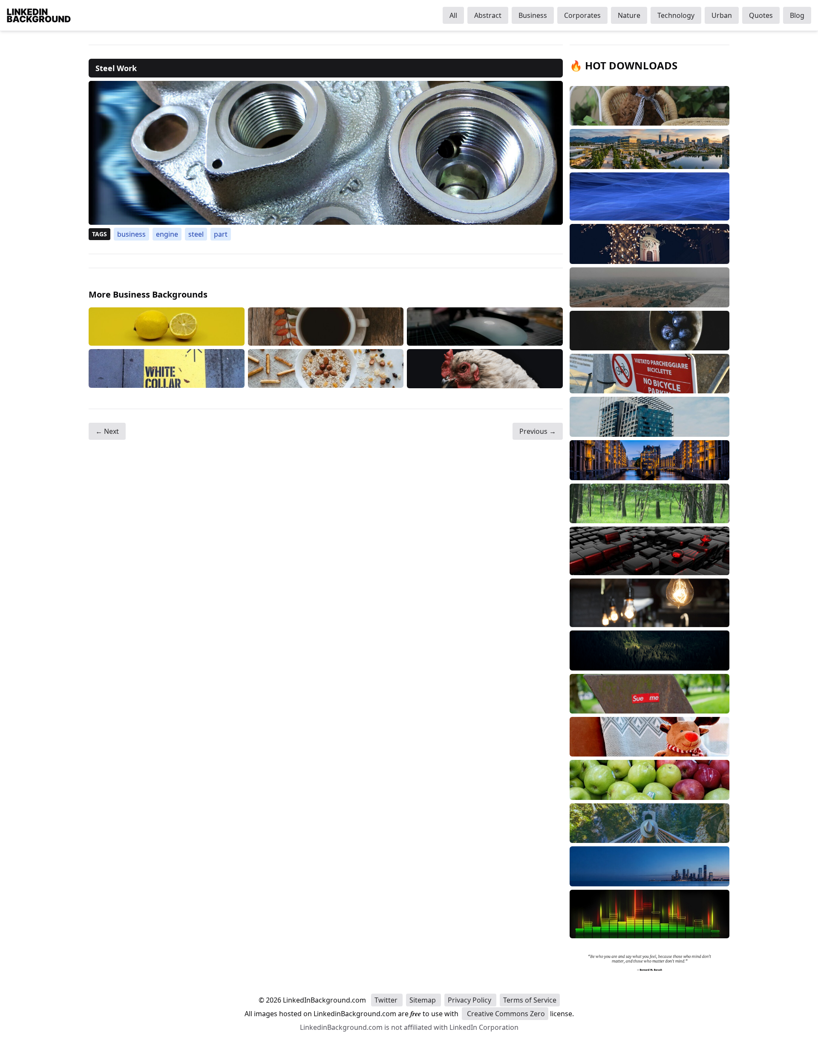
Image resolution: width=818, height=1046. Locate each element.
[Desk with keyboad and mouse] (485, 326)
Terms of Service (529, 1000)
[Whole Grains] (326, 368)
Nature (629, 15)
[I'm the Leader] (485, 368)
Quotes (761, 15)
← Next (107, 431)
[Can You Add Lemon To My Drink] (167, 326)
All (453, 15)
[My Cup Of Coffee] (326, 326)
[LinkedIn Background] (39, 15)
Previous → (537, 431)
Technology (675, 15)
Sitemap (423, 1000)
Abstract (487, 15)
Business (532, 15)
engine (167, 234)
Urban (721, 15)
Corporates (582, 15)
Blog (797, 15)
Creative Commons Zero (505, 1013)
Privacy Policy (470, 1000)
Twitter (386, 1000)
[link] (326, 153)
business (131, 234)
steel (196, 234)
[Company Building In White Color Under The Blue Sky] (167, 368)
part (221, 234)
